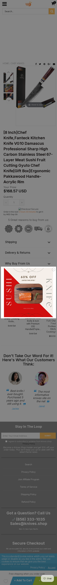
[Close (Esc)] (53, 269)
